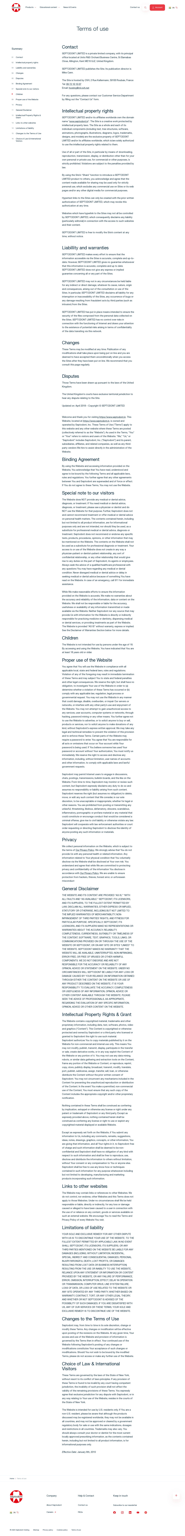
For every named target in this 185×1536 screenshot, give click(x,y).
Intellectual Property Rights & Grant (28, 117)
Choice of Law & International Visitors (28, 140)
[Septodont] (16, 7)
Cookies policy (62, 1530)
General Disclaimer (24, 110)
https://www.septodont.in (112, 417)
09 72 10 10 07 (73, 84)
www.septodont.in (78, 122)
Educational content (48, 7)
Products (29, 7)
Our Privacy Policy (85, 850)
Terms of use (76, 1530)
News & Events (69, 7)
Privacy (19, 105)
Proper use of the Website (27, 100)
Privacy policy (48, 1530)
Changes (19, 73)
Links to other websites (26, 123)
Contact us (135, 7)
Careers (50, 1512)
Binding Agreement (24, 84)
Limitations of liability (25, 128)
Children (19, 94)
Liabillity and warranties (26, 68)
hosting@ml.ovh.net (79, 88)
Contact (19, 57)
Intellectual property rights (27, 63)
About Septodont (54, 1505)
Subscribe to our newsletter (125, 1505)
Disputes (19, 79)
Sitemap (36, 1530)
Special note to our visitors (27, 89)
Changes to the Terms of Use (28, 134)
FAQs (80, 1512)
